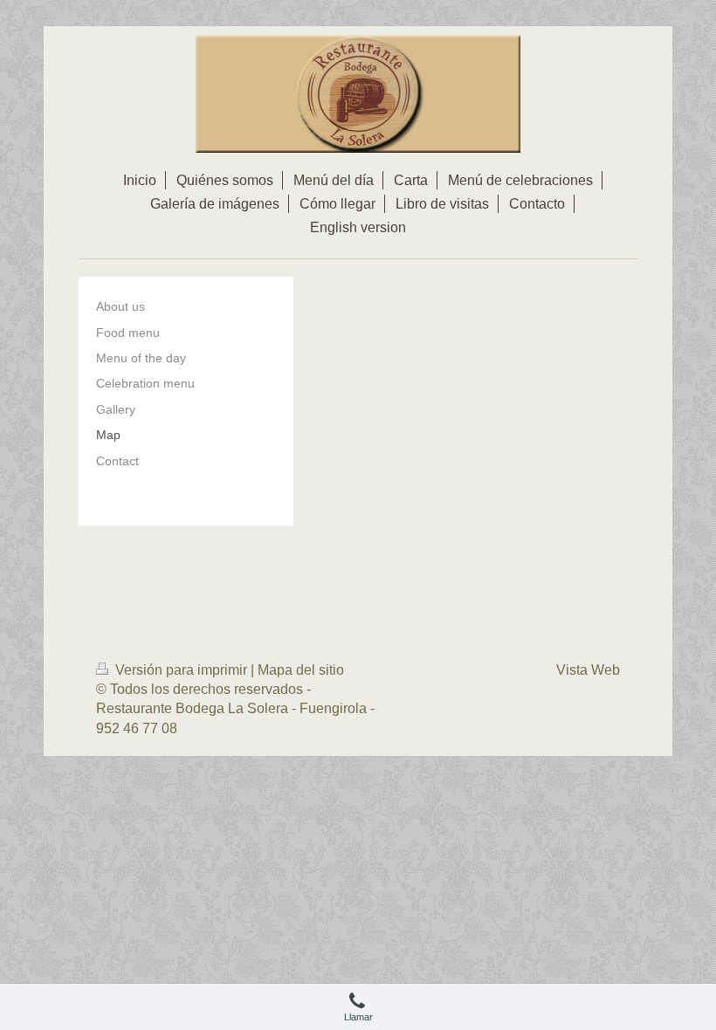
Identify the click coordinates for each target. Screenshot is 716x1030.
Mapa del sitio (301, 670)
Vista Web (588, 670)
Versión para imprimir (181, 670)
